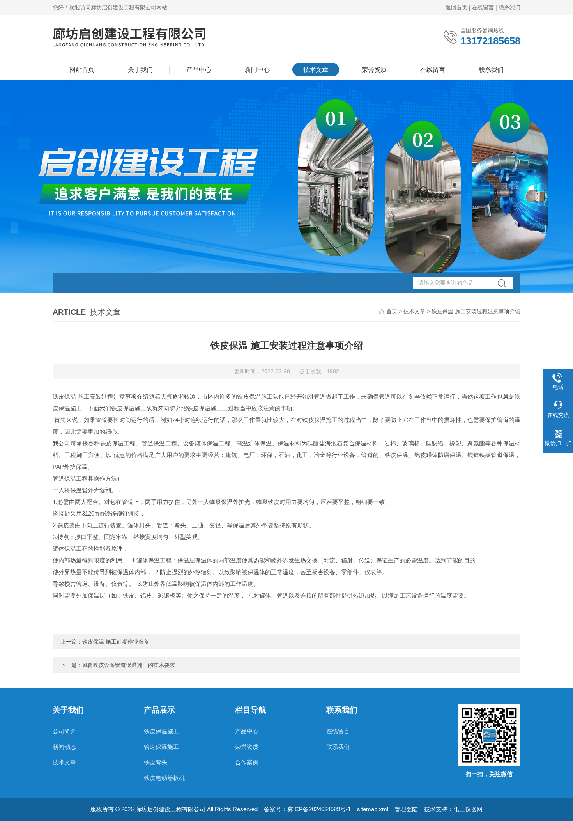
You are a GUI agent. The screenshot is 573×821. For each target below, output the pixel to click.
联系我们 (509, 7)
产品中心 (198, 69)
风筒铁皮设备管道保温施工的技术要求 (128, 665)
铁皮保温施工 (161, 731)
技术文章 (315, 69)
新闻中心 (257, 69)
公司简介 (64, 731)
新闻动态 (64, 746)
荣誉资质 (374, 69)
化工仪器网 (468, 809)
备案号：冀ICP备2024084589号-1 (307, 809)
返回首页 (456, 7)
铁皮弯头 (155, 762)
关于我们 (140, 69)
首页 (391, 311)
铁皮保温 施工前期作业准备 (115, 641)
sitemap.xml (372, 809)
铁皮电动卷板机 (164, 778)
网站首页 (81, 69)
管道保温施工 (161, 746)
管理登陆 (406, 809)
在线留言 (483, 7)
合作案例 (246, 762)
